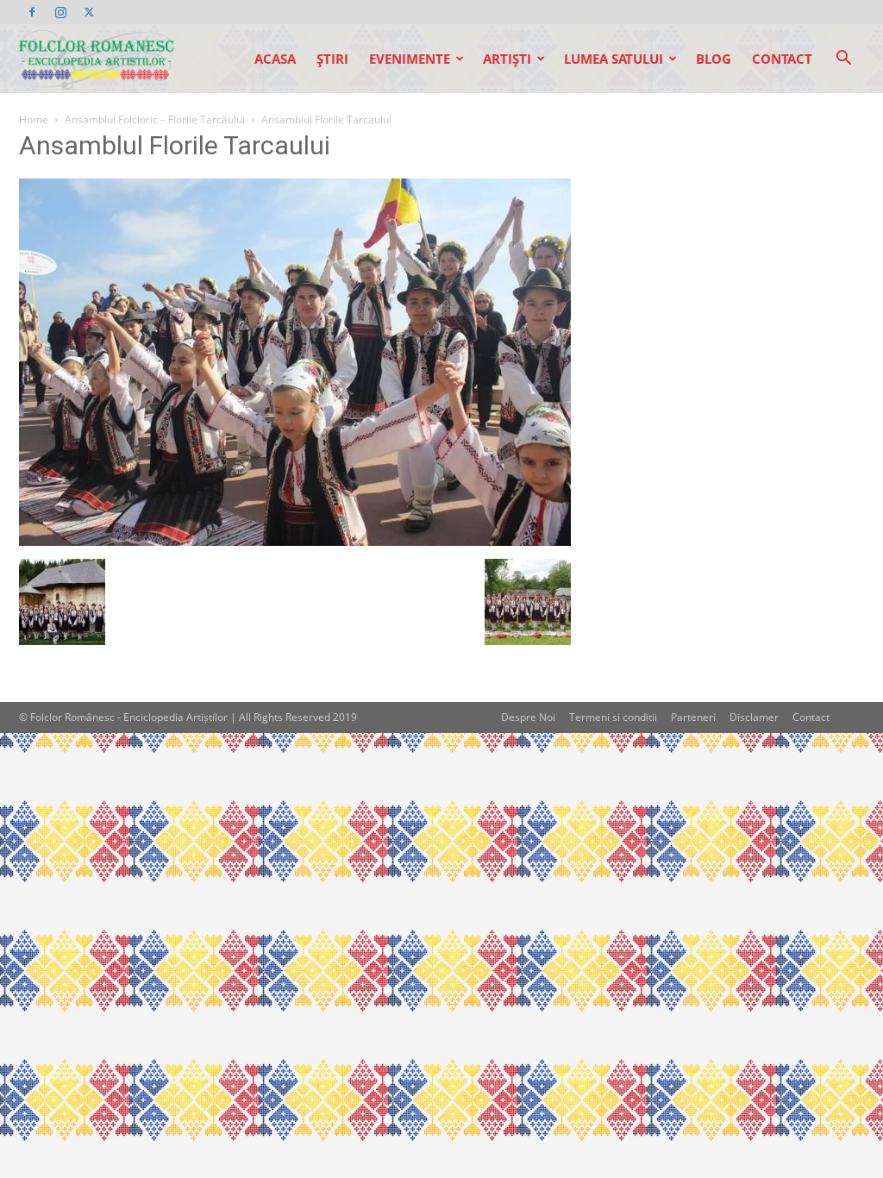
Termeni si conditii (613, 717)
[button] (843, 60)
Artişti (507, 58)
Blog (713, 58)
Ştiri (332, 58)
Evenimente (409, 58)
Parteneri (693, 717)
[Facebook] (32, 12)
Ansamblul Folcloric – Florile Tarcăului (155, 119)
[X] (89, 12)
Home (33, 119)
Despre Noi (528, 717)
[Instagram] (60, 12)
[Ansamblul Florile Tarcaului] (295, 541)
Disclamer (754, 717)
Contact (782, 58)
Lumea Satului (613, 58)
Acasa (275, 58)
